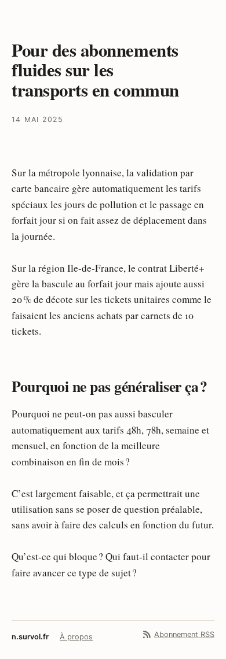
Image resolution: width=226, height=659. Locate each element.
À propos (76, 636)
